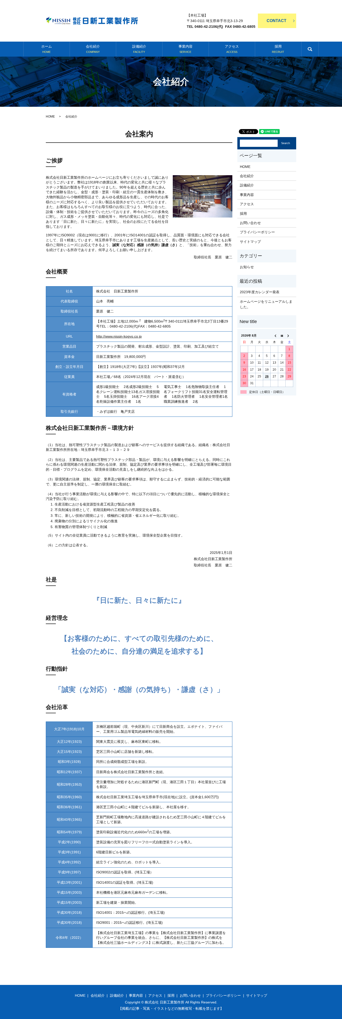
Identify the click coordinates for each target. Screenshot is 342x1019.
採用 (278, 48)
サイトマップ (250, 242)
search (315, 52)
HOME (50, 116)
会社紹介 (93, 48)
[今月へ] (282, 335)
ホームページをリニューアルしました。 (266, 304)
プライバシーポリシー (257, 232)
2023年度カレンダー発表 (259, 292)
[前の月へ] (274, 335)
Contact (276, 21)
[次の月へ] (289, 335)
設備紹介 (139, 48)
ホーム (46, 48)
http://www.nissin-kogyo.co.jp (119, 336)
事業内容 (186, 48)
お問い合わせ (250, 223)
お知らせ (247, 267)
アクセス (232, 48)
